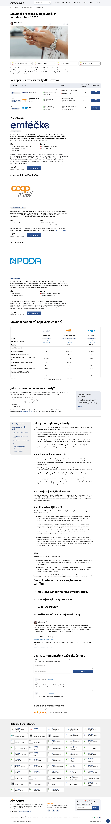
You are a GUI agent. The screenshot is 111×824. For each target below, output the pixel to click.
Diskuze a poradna (18, 451)
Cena (14, 444)
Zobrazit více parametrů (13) (54, 379)
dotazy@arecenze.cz (25, 811)
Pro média (44, 817)
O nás (98, 2)
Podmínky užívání (57, 817)
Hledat (50, 2)
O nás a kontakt (14, 817)
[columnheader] (16, 85)
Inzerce (50, 817)
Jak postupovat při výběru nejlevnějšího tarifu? (63, 592)
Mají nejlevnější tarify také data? (55, 599)
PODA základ (32, 107)
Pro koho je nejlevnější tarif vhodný (20, 437)
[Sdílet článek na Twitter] (67, 24)
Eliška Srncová (42, 622)
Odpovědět (51, 679)
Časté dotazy (28, 817)
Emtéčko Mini (32, 92)
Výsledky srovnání (18, 424)
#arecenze (50, 803)
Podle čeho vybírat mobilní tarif (20, 433)
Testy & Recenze (66, 2)
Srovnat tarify (95, 92)
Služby (91, 2)
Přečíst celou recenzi (60, 230)
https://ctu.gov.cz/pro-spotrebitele (43, 639)
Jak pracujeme (36, 817)
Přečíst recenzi (32, 101)
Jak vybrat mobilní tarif (26, 411)
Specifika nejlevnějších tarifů (21, 440)
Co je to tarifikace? (48, 607)
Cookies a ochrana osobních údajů (72, 817)
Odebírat (95, 807)
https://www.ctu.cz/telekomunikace (43, 647)
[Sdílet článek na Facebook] (64, 24)
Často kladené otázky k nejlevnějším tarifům (19, 447)
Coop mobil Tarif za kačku (24, 175)
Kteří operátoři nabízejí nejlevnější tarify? (60, 614)
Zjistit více (80, 406)
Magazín (57, 2)
